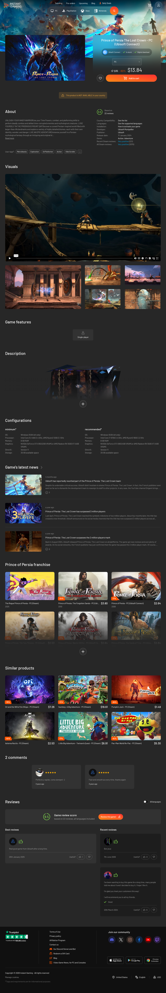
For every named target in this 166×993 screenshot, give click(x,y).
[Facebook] (139, 939)
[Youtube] (148, 939)
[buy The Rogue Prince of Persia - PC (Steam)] (29, 586)
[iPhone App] (115, 960)
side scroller (70, 152)
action (59, 152)
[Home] (12, 5)
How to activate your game (129, 126)
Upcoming (83, 3)
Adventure (128, 138)
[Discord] (111, 939)
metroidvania (22, 152)
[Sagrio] (39, 772)
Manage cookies (12, 977)
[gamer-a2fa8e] (93, 772)
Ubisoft (121, 132)
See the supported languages (130, 123)
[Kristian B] (108, 875)
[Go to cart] (149, 5)
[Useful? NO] (89, 856)
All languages (155, 802)
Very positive (123, 141)
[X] (121, 939)
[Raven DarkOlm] (108, 841)
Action (120, 138)
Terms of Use (55, 932)
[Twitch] (157, 939)
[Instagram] (130, 939)
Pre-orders (70, 3)
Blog (93, 3)
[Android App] (134, 960)
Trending (58, 3)
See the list (122, 120)
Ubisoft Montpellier (126, 129)
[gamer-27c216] (13, 841)
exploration (34, 152)
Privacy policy (55, 936)
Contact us (54, 944)
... (80, 152)
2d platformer (48, 152)
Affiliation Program (57, 940)
